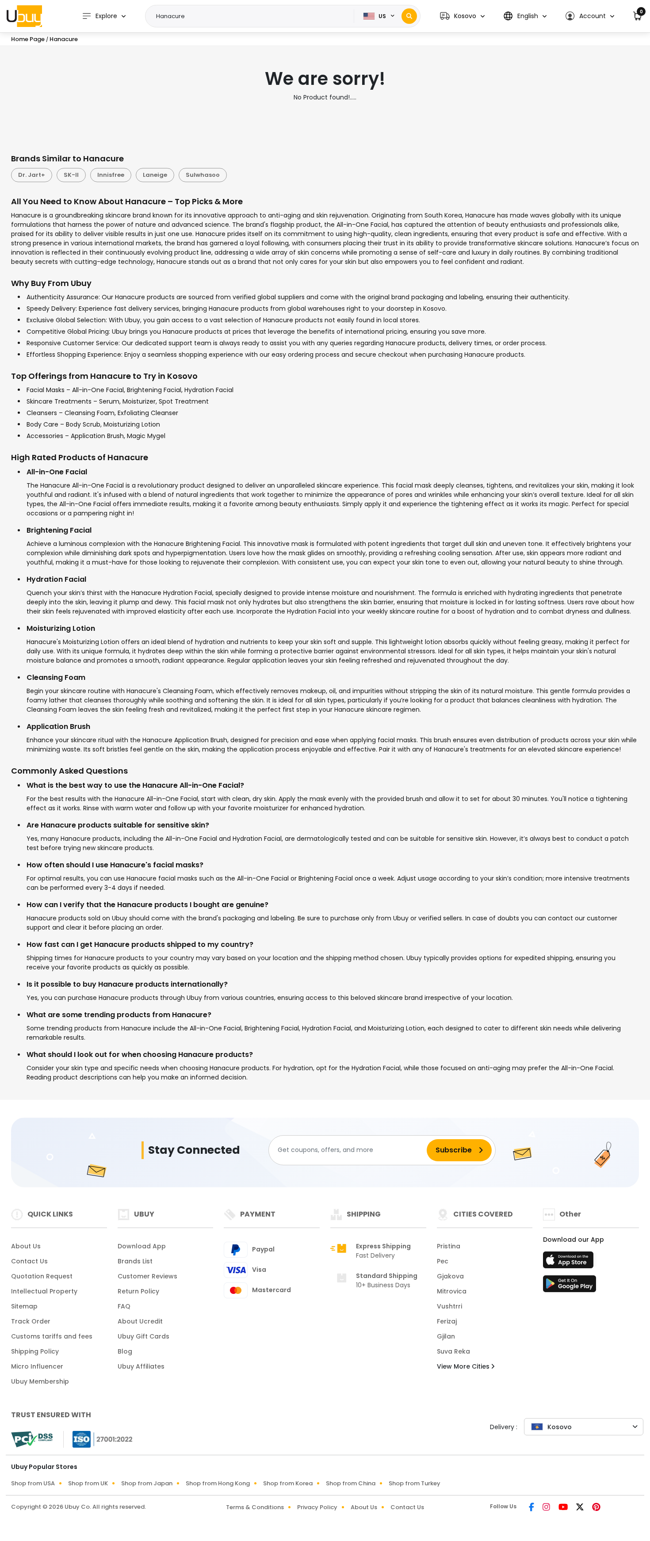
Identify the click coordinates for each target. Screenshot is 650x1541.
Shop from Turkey (414, 1483)
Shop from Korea (288, 1483)
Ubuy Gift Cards (143, 1336)
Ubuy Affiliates (141, 1366)
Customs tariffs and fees (51, 1336)
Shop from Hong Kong (218, 1483)
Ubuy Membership (40, 1381)
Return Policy (138, 1291)
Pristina (448, 1246)
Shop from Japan (146, 1483)
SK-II (71, 175)
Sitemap (24, 1306)
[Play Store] (569, 1286)
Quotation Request (42, 1276)
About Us (26, 1246)
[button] (462, 16)
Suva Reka (453, 1351)
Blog (125, 1351)
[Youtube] (564, 1507)
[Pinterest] (596, 1507)
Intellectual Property (44, 1291)
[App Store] (569, 1262)
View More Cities (464, 1366)
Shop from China (350, 1483)
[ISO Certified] (98, 1438)
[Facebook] (532, 1507)
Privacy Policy (317, 1507)
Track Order (30, 1321)
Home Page (28, 39)
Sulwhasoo (203, 175)
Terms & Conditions (255, 1507)
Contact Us (29, 1261)
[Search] (409, 16)
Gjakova (450, 1276)
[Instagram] (547, 1507)
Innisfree (110, 175)
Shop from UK (88, 1483)
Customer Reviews (147, 1276)
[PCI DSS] (32, 1439)
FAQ (124, 1306)
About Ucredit (140, 1321)
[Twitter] (581, 1507)
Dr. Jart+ (31, 175)
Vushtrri (449, 1306)
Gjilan (446, 1336)
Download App (142, 1246)
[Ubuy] (24, 16)
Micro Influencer (37, 1366)
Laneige (155, 175)
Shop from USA (33, 1483)
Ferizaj (447, 1321)
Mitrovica (451, 1291)
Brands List (135, 1261)
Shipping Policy (35, 1351)
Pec (442, 1261)
